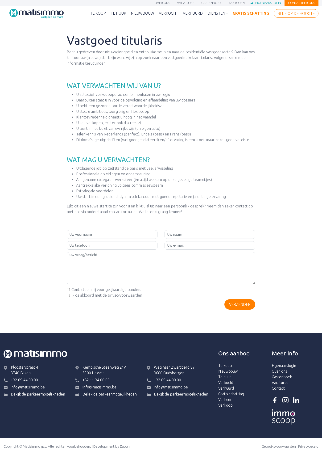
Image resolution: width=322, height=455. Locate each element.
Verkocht (168, 13)
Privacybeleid (308, 446)
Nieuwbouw (142, 13)
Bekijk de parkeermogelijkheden (38, 394)
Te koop (98, 13)
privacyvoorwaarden (125, 295)
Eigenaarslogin (268, 3)
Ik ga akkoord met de (106, 295)
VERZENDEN (240, 304)
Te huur (118, 13)
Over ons (162, 3)
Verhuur (225, 399)
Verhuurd (193, 13)
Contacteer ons (301, 3)
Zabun (125, 446)
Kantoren (236, 3)
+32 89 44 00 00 (24, 380)
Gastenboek (211, 3)
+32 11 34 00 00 (96, 380)
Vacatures (185, 3)
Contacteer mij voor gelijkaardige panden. (106, 289)
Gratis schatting (251, 13)
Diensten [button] (216, 13)
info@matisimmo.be (28, 387)
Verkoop (225, 405)
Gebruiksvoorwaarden (279, 446)
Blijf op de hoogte (296, 13)
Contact (278, 388)
